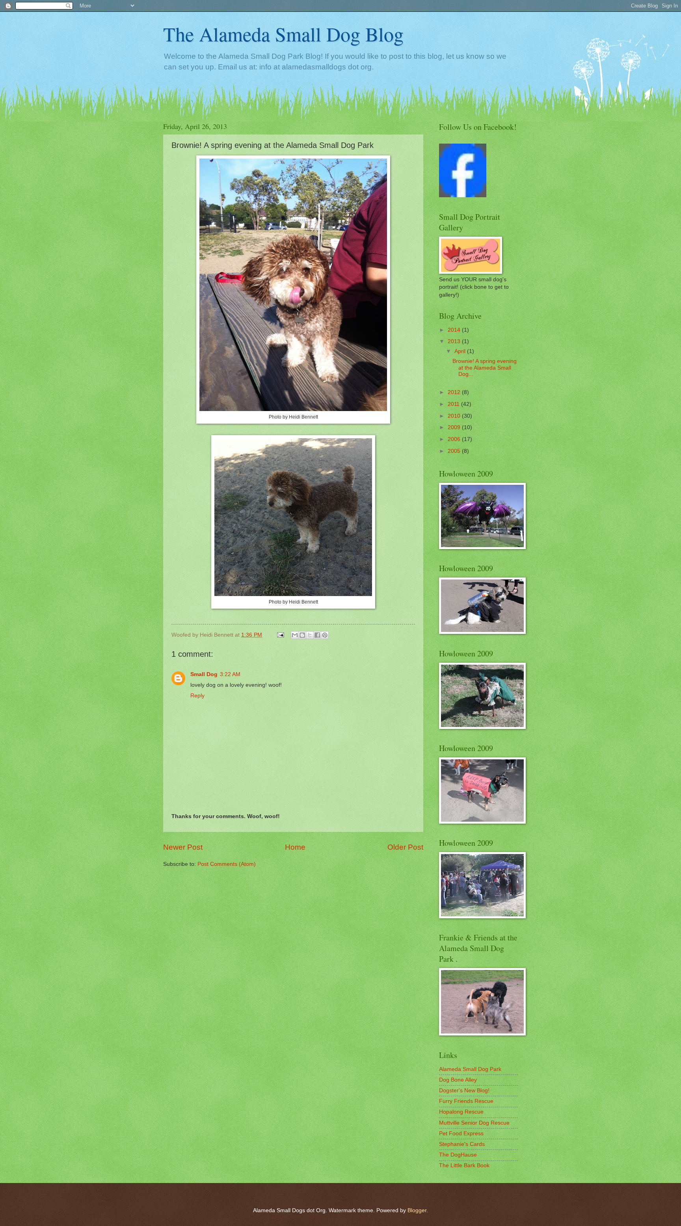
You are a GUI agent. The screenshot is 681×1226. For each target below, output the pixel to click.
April (460, 351)
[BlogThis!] (302, 635)
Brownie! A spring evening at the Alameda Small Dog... (484, 367)
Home (295, 847)
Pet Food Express (461, 1133)
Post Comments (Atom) (226, 864)
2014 (455, 330)
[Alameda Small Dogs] (462, 195)
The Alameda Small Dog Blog (283, 34)
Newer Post (183, 847)
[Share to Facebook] (317, 635)
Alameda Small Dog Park (470, 1069)
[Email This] (295, 635)
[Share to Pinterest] (325, 635)
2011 (454, 404)
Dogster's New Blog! (464, 1090)
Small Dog (204, 674)
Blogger (416, 1210)
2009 (455, 427)
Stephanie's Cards (462, 1144)
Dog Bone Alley (458, 1080)
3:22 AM (230, 674)
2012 (455, 392)
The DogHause (458, 1155)
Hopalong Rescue (461, 1112)
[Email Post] (280, 635)
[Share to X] (310, 635)
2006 (455, 439)
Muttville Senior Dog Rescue (474, 1123)
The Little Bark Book (464, 1165)
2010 (455, 416)
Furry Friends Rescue (466, 1101)
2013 (455, 341)
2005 (455, 451)
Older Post (405, 847)
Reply (197, 696)
